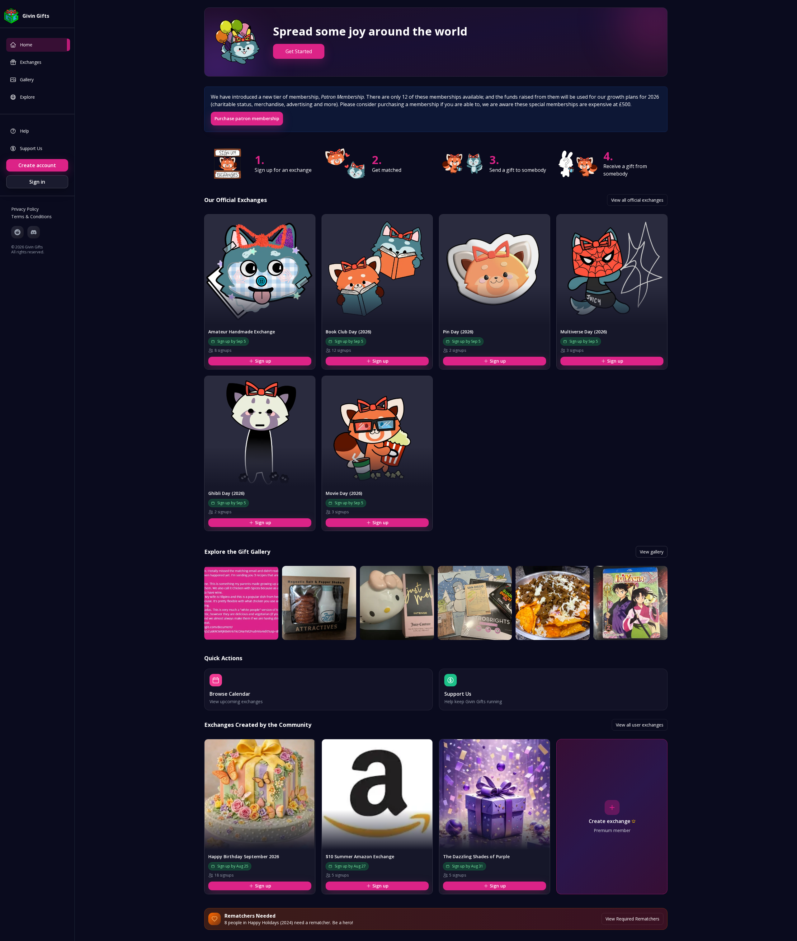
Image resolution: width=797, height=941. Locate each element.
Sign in (37, 181)
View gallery (651, 552)
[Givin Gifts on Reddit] (17, 232)
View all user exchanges (639, 725)
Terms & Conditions (31, 216)
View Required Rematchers (632, 919)
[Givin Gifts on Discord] (33, 232)
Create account (37, 165)
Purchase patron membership (247, 118)
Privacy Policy (25, 209)
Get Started (298, 51)
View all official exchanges (637, 200)
